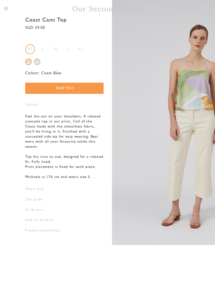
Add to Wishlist (39, 220)
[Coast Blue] (28, 61)
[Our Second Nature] (107, 8)
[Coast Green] (37, 61)
